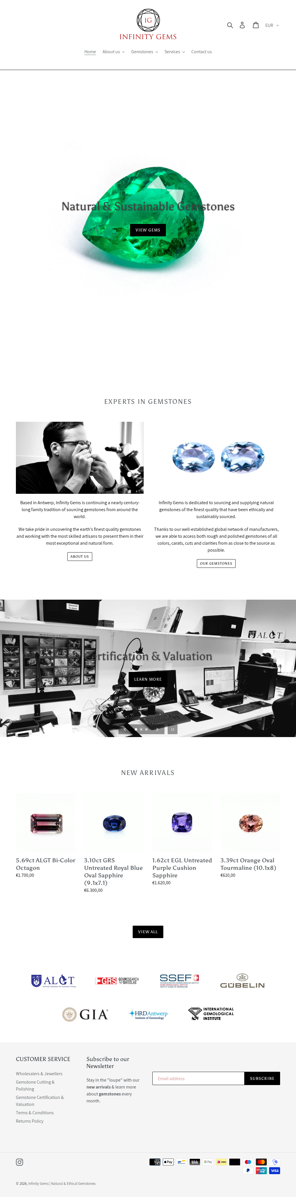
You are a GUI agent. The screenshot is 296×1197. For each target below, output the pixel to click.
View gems (148, 230)
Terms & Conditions (35, 1113)
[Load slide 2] (141, 730)
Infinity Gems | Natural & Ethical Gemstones (61, 1183)
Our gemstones (216, 563)
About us (80, 557)
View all (148, 931)
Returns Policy (29, 1121)
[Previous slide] (125, 729)
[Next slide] (157, 729)
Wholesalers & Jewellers (39, 1074)
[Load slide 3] (147, 730)
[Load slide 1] (136, 730)
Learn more (148, 679)
